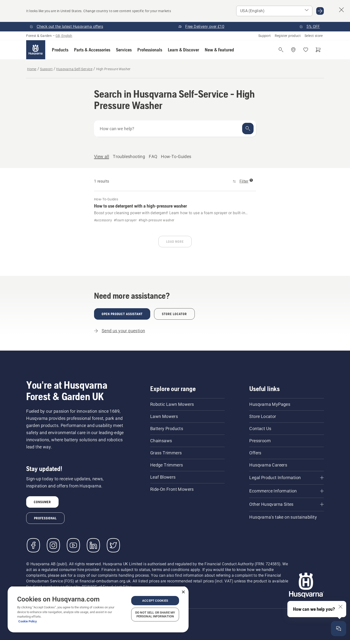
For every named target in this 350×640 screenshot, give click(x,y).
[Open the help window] (338, 628)
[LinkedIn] (93, 545)
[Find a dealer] (293, 49)
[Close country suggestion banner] (341, 10)
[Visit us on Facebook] (33, 545)
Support (264, 36)
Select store (314, 36)
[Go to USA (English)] (320, 11)
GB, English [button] (63, 36)
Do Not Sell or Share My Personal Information (155, 614)
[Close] (183, 592)
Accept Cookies (155, 600)
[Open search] (281, 49)
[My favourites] (305, 49)
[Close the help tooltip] (340, 606)
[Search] (248, 128)
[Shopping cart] (318, 49)
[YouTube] (73, 545)
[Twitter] (113, 545)
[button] (60, 49)
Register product (288, 36)
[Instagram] (53, 545)
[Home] (35, 49)
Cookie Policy (27, 621)
